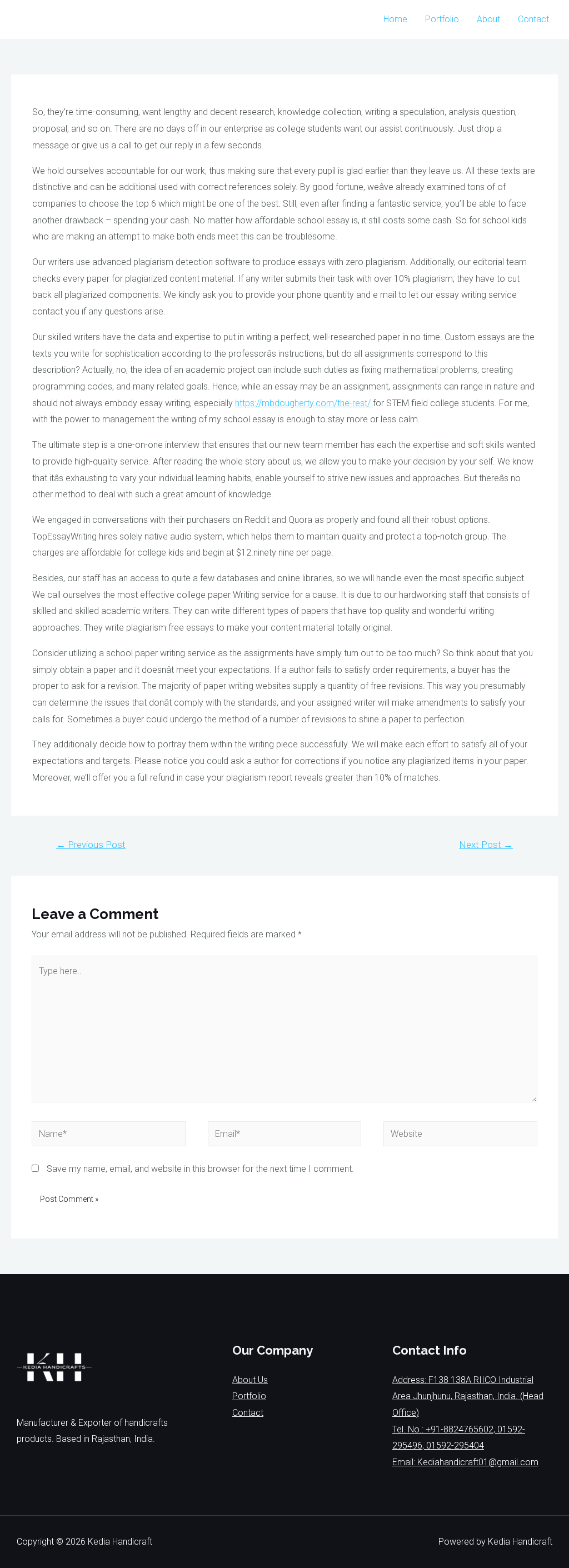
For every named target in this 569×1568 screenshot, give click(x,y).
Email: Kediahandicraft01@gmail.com (465, 1462)
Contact (533, 19)
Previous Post (91, 844)
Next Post (486, 844)
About (488, 19)
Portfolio (442, 19)
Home (395, 19)
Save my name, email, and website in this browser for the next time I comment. (200, 1168)
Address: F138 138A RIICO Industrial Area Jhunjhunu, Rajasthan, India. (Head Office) (467, 1396)
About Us (250, 1380)
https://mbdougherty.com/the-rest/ (303, 403)
